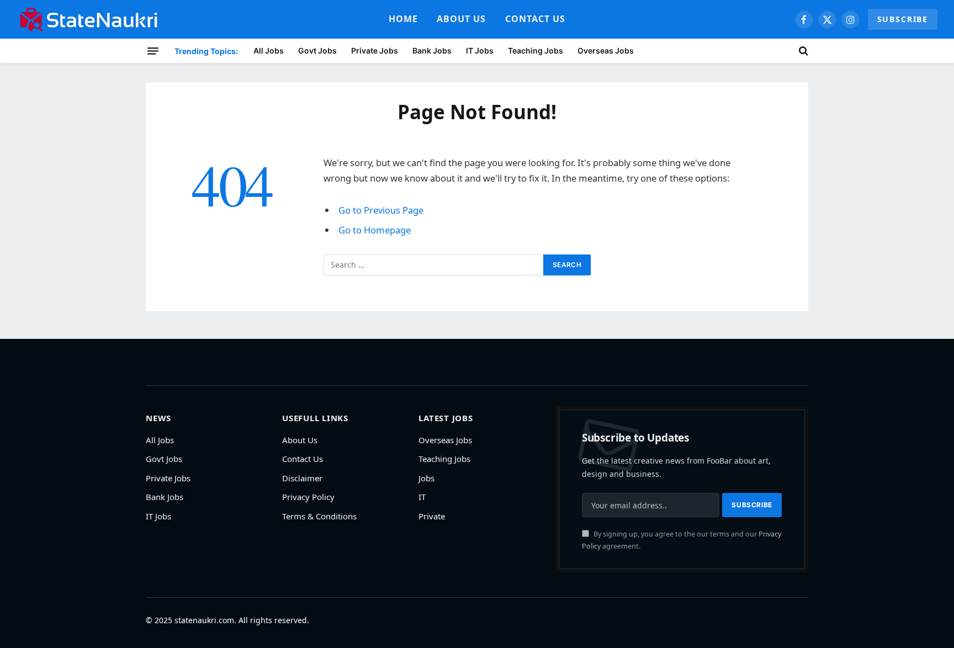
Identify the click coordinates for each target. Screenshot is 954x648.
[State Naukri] (89, 19)
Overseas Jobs (605, 50)
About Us (461, 19)
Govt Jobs (317, 50)
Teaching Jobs (535, 50)
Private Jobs (374, 50)
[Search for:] (434, 264)
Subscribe (902, 19)
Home (403, 19)
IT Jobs (480, 50)
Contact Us (535, 19)
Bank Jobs (432, 50)
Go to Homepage (374, 230)
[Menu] (152, 51)
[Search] (802, 50)
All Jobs (268, 50)
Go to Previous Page (380, 210)
